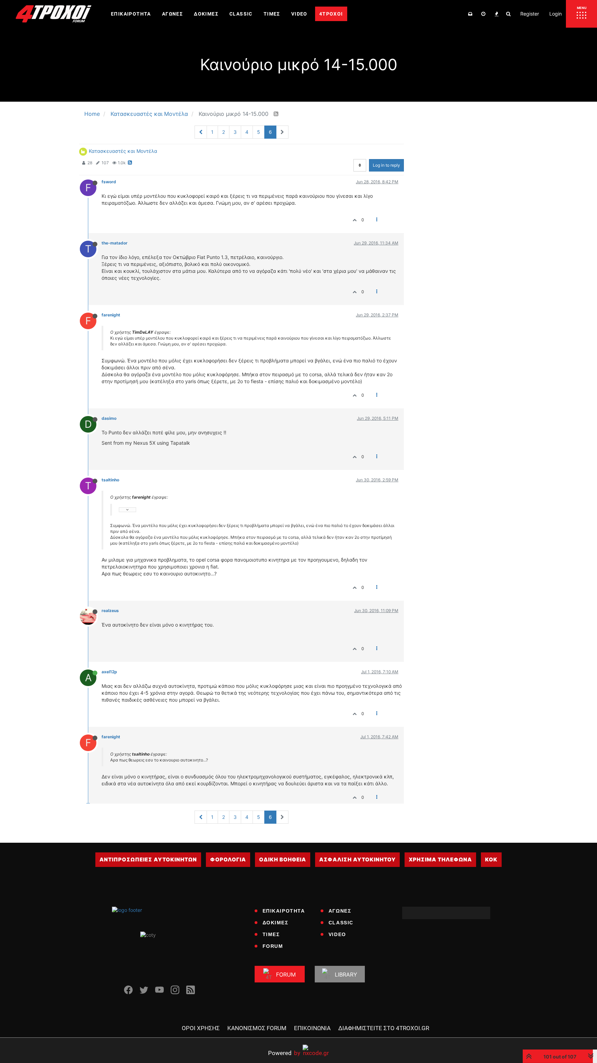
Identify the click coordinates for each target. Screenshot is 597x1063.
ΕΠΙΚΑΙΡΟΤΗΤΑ (284, 911)
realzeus (110, 610)
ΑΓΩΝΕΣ (340, 911)
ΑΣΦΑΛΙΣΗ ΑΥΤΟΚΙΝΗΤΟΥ (357, 859)
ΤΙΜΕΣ (271, 934)
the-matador (114, 243)
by (284, 1053)
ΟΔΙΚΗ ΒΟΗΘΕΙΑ (282, 859)
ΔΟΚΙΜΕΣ (275, 922)
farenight (111, 314)
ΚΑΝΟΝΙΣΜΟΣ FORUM (256, 1028)
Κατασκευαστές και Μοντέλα (123, 151)
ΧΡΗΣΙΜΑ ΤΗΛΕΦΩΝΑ (440, 859)
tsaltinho (110, 479)
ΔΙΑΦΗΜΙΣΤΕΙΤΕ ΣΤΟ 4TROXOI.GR (383, 1028)
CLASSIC (341, 922)
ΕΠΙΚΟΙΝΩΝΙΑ (312, 1028)
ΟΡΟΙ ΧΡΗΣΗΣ (201, 1028)
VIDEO (337, 934)
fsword (109, 181)
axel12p (109, 671)
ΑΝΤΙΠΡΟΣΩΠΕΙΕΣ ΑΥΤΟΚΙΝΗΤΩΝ (148, 859)
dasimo (109, 418)
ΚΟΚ (491, 859)
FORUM (273, 946)
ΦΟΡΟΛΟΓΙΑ (228, 859)
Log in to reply (386, 165)
